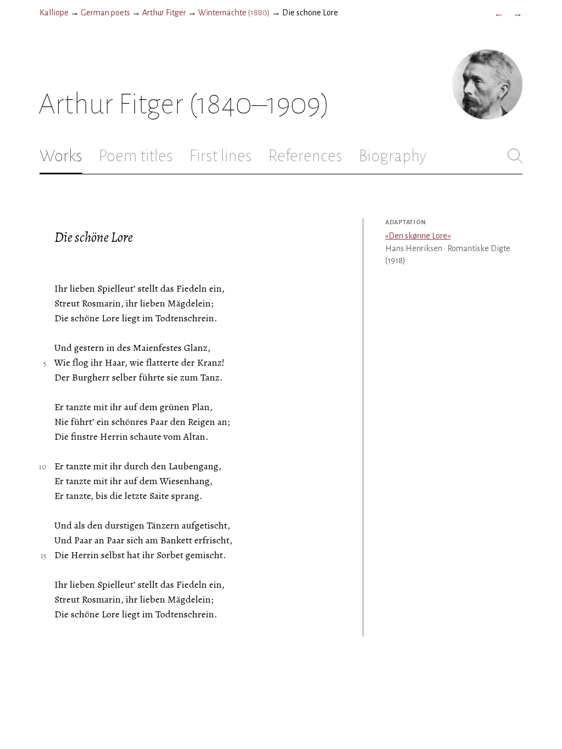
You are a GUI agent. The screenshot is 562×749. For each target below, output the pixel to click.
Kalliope (54, 12)
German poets (105, 12)
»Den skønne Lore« (418, 235)
